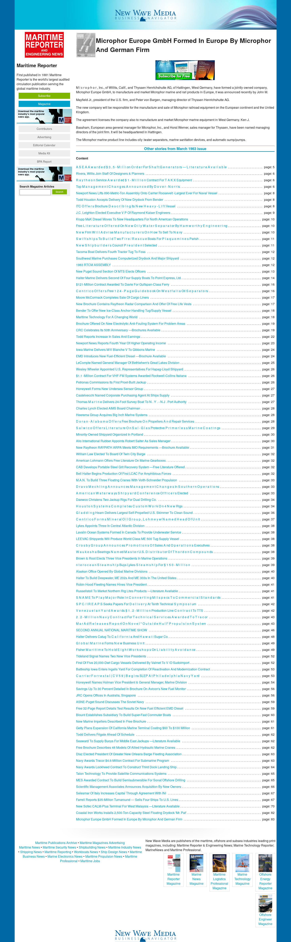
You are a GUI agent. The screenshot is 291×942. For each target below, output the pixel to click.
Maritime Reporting (58, 851)
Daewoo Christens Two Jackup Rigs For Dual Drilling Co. (116, 499)
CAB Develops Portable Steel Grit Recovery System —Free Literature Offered (130, 467)
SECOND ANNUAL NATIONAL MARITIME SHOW (111, 630)
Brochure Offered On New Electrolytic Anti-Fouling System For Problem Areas (130, 323)
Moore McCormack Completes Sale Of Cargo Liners (112, 297)
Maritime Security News (59, 847)
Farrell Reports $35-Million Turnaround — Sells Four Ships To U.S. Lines (127, 799)
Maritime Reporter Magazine (174, 879)
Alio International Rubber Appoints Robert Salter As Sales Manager (123, 441)
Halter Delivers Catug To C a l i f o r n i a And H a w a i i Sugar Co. (122, 636)
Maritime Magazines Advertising (102, 842)
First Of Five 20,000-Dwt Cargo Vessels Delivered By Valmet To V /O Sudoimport (132, 662)
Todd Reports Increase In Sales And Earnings (108, 336)
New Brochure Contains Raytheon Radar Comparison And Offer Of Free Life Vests (133, 304)
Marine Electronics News (65, 856)
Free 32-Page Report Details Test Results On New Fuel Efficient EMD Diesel (129, 708)
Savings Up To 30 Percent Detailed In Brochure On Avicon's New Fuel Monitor (131, 688)
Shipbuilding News (92, 847)
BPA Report (44, 161)
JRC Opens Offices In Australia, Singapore (106, 695)
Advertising (44, 137)
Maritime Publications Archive (56, 842)
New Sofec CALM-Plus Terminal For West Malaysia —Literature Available (128, 806)
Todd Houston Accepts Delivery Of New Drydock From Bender (119, 199)
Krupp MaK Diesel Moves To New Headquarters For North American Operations (132, 219)
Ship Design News (114, 851)
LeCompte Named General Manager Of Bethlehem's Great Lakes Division (127, 362)
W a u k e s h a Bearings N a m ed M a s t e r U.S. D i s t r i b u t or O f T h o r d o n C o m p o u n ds (144, 551)
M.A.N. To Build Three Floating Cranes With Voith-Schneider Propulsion (126, 480)
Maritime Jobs (90, 861)
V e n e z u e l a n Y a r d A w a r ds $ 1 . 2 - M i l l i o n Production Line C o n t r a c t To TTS (139, 610)
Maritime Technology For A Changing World (106, 317)
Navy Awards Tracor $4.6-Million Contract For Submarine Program (122, 760)
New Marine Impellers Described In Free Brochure (111, 721)
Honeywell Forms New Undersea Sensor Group (109, 388)
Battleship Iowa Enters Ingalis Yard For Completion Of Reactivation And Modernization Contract (143, 669)
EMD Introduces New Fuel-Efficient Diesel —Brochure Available (121, 356)
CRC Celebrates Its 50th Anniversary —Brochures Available (118, 330)
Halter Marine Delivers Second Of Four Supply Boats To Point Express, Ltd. (129, 278)
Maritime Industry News (124, 847)
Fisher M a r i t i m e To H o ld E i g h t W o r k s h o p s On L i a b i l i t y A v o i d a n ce (135, 649)
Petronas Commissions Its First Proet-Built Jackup (111, 382)
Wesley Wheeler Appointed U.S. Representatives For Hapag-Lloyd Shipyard (129, 369)
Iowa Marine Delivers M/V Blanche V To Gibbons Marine (115, 349)
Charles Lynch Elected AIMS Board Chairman (108, 408)
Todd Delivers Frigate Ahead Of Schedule (105, 734)
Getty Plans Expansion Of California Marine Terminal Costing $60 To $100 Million (133, 728)
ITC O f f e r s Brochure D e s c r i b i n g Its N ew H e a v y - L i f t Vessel (125, 206)
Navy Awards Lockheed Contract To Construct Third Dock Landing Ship (126, 767)
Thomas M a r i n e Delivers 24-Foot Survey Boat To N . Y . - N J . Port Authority (131, 401)
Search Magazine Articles (37, 186)
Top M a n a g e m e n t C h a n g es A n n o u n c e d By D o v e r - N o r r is (128, 186)
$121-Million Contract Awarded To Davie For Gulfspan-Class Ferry (122, 284)
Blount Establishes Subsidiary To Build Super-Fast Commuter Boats (123, 715)
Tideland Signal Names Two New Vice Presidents (111, 656)
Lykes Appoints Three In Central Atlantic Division (110, 525)
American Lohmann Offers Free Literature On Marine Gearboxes (121, 460)
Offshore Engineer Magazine (265, 919)
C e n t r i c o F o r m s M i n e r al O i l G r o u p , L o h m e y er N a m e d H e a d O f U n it (138, 519)
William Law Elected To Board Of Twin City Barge (110, 454)
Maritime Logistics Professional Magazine (219, 881)
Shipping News (31, 851)
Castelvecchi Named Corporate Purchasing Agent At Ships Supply (122, 395)
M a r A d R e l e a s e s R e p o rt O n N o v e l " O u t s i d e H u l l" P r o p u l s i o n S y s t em (141, 623)
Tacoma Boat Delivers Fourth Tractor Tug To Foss (111, 251)
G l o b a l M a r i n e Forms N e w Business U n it (110, 643)
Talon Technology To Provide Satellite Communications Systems (121, 773)
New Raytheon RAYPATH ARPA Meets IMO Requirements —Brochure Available (132, 447)
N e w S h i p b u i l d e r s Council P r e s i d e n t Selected (116, 245)
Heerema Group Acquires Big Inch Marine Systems (111, 414)
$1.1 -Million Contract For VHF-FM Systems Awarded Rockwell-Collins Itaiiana (131, 375)
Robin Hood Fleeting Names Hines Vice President (111, 584)
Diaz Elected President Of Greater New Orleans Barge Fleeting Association (129, 754)
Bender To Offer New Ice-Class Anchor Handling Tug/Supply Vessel (123, 310)
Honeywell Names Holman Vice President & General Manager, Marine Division (131, 682)
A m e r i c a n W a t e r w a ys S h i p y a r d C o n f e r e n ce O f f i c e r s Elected (132, 493)
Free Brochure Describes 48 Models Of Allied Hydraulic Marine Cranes (125, 747)
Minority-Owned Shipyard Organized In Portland (109, 434)
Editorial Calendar (44, 145)
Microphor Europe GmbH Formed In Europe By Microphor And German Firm (129, 819)
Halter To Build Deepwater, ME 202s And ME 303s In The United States (126, 578)
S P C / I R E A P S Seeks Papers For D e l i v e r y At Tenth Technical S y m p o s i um (136, 604)
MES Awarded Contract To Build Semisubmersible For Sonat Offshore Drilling (130, 780)
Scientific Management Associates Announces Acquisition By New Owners (128, 786)
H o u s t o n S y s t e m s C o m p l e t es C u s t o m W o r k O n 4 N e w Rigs (129, 506)
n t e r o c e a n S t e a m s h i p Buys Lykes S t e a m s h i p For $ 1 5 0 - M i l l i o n (133, 565)
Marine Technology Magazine (242, 879)
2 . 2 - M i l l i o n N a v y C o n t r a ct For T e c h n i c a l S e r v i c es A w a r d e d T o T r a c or (141, 617)
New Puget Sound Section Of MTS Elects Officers (111, 271)
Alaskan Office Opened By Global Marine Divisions (111, 571)
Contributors (44, 129)
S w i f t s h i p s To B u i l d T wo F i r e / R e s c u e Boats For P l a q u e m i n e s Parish (137, 238)
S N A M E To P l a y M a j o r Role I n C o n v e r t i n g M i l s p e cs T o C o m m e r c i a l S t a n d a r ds (148, 597)
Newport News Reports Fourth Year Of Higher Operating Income (121, 343)
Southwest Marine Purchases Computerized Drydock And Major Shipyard (127, 258)
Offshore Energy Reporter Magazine (265, 881)
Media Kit (44, 153)
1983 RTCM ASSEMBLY (93, 264)
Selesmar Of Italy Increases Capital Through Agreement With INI (121, 793)
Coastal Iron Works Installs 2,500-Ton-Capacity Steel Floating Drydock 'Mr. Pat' (131, 812)
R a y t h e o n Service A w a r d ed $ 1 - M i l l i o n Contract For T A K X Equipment (134, 180)
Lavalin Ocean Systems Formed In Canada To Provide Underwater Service (128, 532)
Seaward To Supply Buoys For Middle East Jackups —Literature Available (128, 741)
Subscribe (44, 96)
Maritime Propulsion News (103, 856)
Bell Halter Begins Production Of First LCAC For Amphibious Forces (123, 473)
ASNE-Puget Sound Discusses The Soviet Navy (110, 701)
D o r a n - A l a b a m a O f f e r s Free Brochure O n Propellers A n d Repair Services (135, 421)
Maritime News (29, 847)
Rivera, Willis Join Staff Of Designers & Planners (110, 173)
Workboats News (86, 851)
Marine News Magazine (197, 879)
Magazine (44, 104)
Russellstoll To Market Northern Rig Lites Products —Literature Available (127, 591)
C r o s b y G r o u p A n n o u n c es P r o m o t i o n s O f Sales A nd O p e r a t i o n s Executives (143, 545)
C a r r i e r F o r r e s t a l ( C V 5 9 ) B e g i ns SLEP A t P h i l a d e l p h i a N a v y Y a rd (137, 675)
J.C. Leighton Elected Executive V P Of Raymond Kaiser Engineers (123, 212)
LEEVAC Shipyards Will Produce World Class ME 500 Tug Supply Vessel (127, 538)
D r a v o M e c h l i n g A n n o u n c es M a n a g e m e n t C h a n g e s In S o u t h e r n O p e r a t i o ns (147, 486)
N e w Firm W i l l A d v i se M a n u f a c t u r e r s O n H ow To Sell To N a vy (129, 232)
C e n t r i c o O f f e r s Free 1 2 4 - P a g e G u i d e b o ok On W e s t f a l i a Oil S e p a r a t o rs (142, 291)
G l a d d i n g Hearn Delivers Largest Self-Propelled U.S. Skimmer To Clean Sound (134, 512)
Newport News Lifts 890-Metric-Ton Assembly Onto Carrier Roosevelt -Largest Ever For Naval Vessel (146, 193)
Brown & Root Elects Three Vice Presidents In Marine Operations (121, 558)
